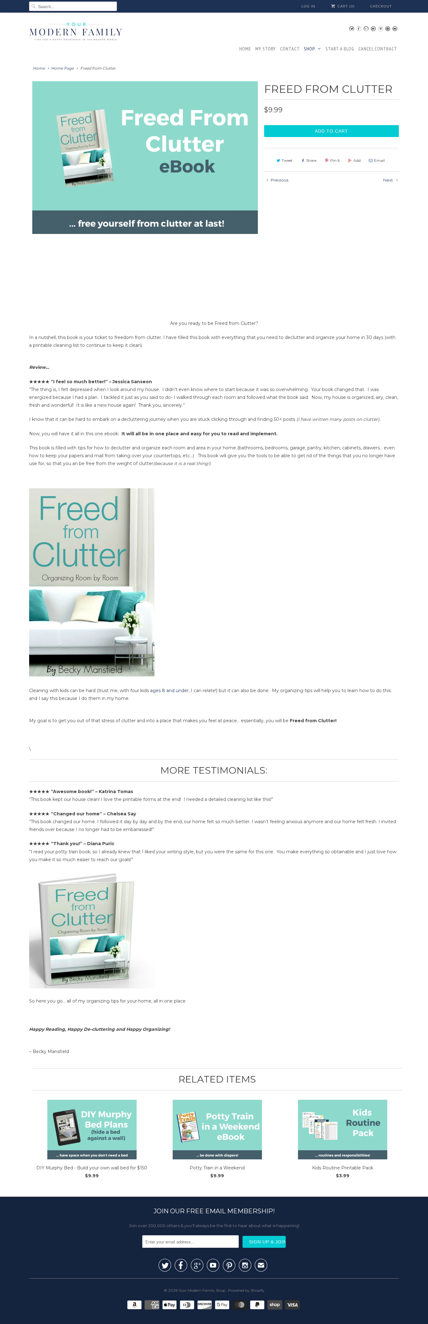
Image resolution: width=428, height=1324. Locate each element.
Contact (290, 48)
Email (379, 160)
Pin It (335, 160)
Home (245, 48)
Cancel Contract (377, 48)
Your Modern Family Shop (202, 1290)
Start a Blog (340, 48)
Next (256, 195)
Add (357, 160)
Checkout (381, 6)
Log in (308, 6)
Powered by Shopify (246, 1290)
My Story (265, 48)
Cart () (345, 6)
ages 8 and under (169, 690)
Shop (309, 48)
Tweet (287, 160)
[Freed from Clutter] (146, 157)
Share (311, 160)
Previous (30, 195)
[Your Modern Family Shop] (76, 32)
